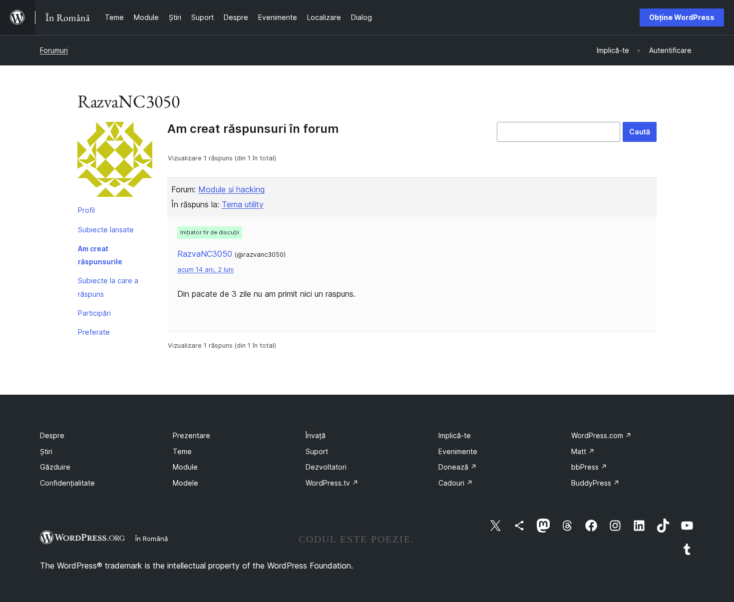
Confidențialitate (67, 483)
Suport (317, 451)
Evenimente (457, 451)
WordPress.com (601, 435)
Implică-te (454, 435)
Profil (86, 210)
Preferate (94, 332)
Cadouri (455, 483)
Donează (457, 467)
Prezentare (191, 435)
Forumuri (54, 50)
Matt (583, 451)
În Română (151, 539)
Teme (182, 451)
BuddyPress (595, 483)
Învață (316, 435)
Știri (46, 451)
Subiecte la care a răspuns (108, 287)
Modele (185, 483)
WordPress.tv (332, 483)
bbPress (589, 467)
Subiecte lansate (106, 229)
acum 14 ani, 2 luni (205, 269)
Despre (52, 435)
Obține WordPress (682, 17)
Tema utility (243, 204)
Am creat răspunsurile (100, 255)
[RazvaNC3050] (114, 161)
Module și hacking (231, 189)
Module (185, 467)
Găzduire (55, 467)
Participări (94, 313)
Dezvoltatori (326, 467)
